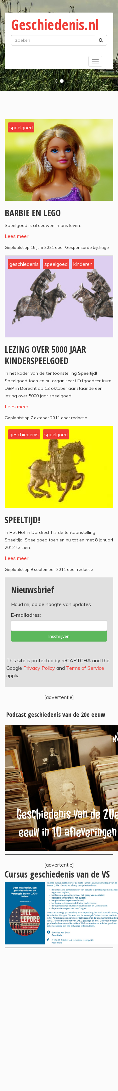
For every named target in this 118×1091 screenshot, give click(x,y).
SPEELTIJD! (23, 520)
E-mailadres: (26, 615)
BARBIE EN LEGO (33, 213)
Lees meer (16, 236)
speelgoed (21, 127)
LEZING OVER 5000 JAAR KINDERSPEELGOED (45, 355)
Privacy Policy (39, 668)
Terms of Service (85, 668)
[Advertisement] (59, 1019)
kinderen (83, 264)
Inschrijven (59, 636)
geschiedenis (24, 264)
